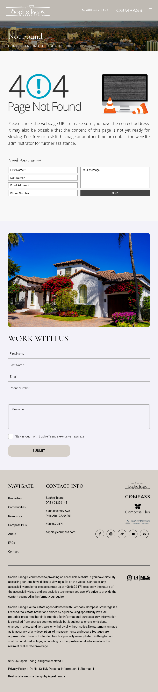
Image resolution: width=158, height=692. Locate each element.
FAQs (11, 542)
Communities (17, 507)
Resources (15, 516)
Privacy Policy (17, 668)
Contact (13, 551)
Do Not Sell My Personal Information (53, 668)
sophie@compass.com (61, 532)
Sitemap (86, 668)
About (12, 534)
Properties (15, 498)
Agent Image (56, 676)
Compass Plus (17, 525)
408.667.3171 (55, 523)
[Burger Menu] (148, 10)
